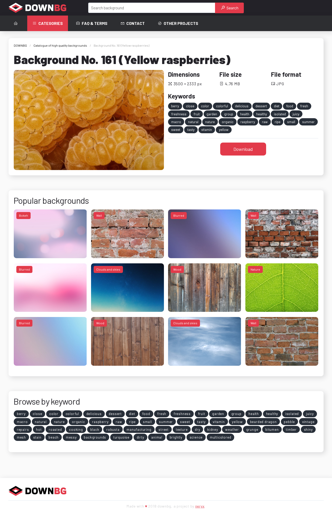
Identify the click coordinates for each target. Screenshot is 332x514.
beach (54, 437)
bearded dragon (263, 421)
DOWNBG (20, 45)
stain (37, 437)
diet (276, 106)
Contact (135, 23)
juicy (296, 114)
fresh (304, 106)
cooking (76, 429)
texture (182, 429)
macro (176, 121)
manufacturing (139, 429)
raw (265, 121)
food (289, 106)
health (244, 114)
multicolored (220, 437)
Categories (50, 23)
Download (243, 149)
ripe (277, 121)
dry (197, 429)
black (94, 429)
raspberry (247, 121)
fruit (196, 114)
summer (308, 121)
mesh (21, 437)
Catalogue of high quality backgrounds (60, 45)
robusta (113, 429)
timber (291, 429)
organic (227, 121)
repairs (23, 429)
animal (156, 437)
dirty (140, 437)
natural (193, 121)
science (196, 437)
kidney (212, 429)
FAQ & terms (94, 23)
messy (71, 437)
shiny (308, 429)
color (205, 106)
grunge (252, 429)
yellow (224, 129)
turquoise (121, 437)
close (190, 106)
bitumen (272, 429)
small (291, 121)
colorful (222, 106)
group (228, 114)
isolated (280, 114)
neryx (200, 506)
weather (232, 429)
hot (39, 429)
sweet (175, 129)
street (163, 429)
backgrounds (95, 437)
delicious (241, 106)
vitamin (206, 129)
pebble (289, 421)
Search (231, 8)
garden (211, 114)
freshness (178, 114)
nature (210, 121)
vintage (308, 421)
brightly (176, 437)
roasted (55, 429)
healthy (261, 114)
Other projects (181, 23)
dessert (261, 106)
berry (175, 106)
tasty (191, 129)
